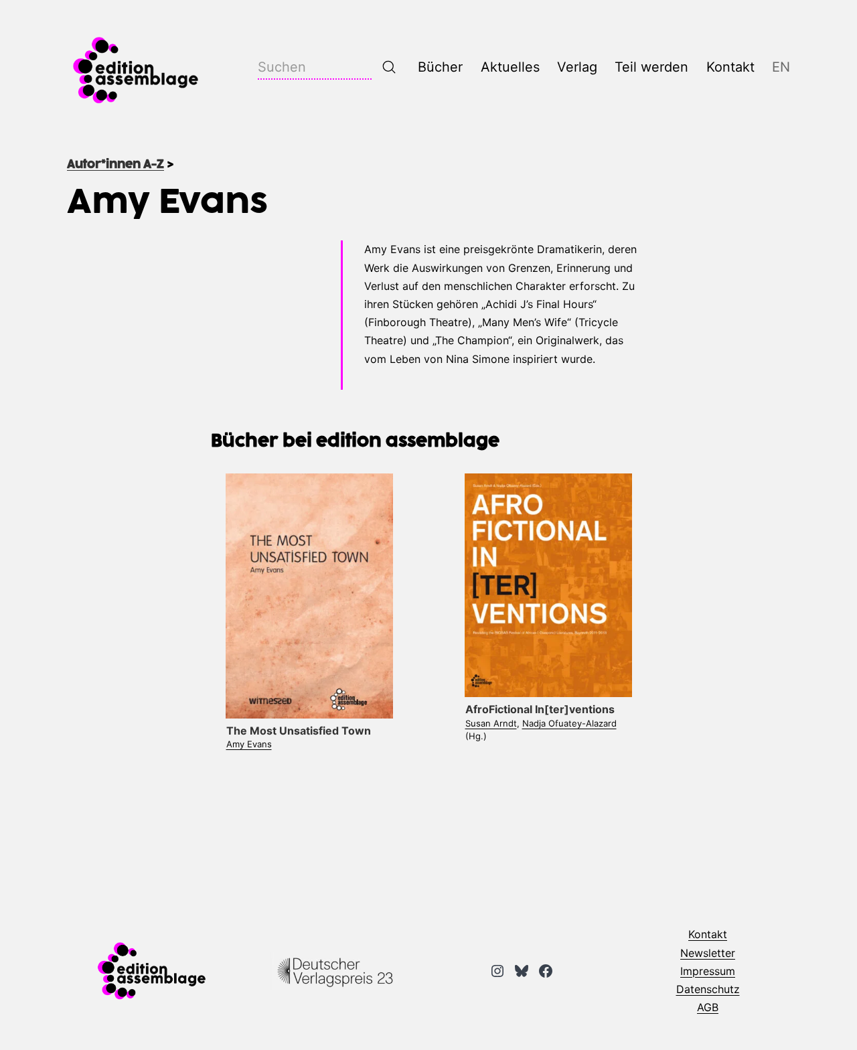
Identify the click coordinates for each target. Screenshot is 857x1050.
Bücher (440, 67)
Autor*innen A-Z (115, 164)
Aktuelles (510, 67)
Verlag (577, 67)
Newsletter (707, 953)
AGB (707, 1007)
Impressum (707, 971)
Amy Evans (249, 744)
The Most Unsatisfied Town (298, 730)
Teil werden (651, 67)
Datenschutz (708, 989)
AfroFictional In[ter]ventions (540, 709)
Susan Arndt (491, 723)
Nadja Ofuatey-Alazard (569, 723)
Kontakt (730, 67)
